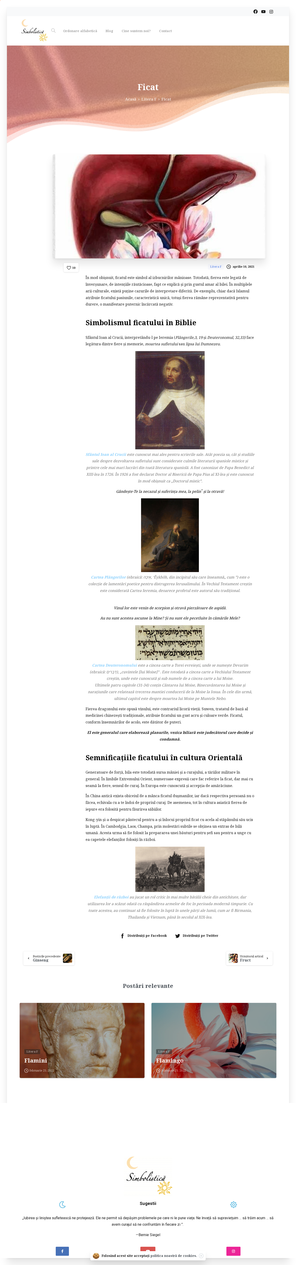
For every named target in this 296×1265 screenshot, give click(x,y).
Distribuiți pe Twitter (200, 935)
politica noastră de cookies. (174, 1255)
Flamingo (170, 1060)
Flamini (35, 1060)
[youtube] (263, 11)
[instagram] (271, 11)
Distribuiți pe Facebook (147, 935)
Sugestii (148, 1203)
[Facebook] (255, 11)
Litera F (149, 99)
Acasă (130, 99)
